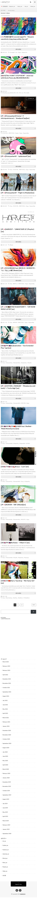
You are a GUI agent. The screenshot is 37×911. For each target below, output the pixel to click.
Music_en (20, 6)
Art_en (26, 6)
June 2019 (5, 807)
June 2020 (5, 756)
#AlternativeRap (9, 403)
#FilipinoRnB (22, 443)
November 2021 (7, 683)
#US (17, 92)
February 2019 (6, 825)
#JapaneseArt (24, 52)
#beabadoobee (24, 362)
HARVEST (23, 894)
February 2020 (6, 773)
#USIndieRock (26, 597)
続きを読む (18, 49)
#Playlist (11, 244)
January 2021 (6, 726)
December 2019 (7, 782)
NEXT (34, 604)
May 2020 (5, 760)
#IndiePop (15, 597)
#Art (16, 52)
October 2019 (6, 790)
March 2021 (6, 717)
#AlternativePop (9, 362)
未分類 (4, 875)
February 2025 (6, 666)
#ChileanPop (27, 481)
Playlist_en (5, 867)
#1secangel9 (12, 52)
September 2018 (7, 833)
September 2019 (7, 795)
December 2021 (7, 679)
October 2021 (6, 687)
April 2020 (5, 765)
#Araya (22, 481)
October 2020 (6, 739)
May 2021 (5, 709)
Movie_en (32, 6)
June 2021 (5, 704)
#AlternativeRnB (16, 403)
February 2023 (6, 670)
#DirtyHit (29, 362)
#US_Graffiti (26, 92)
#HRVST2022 (22, 169)
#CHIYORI (23, 403)
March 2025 (6, 661)
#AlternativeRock (16, 362)
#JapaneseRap (26, 133)
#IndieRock (20, 597)
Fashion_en (5, 845)
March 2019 (6, 820)
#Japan (19, 52)
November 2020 (7, 735)
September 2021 (7, 692)
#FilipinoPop (16, 443)
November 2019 (7, 786)
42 (21, 604)
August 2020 (6, 747)
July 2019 (5, 803)
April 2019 (5, 816)
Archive (4, 617)
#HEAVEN (23, 519)
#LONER (28, 443)
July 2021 (5, 700)
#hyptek (16, 133)
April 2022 (5, 674)
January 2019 (6, 829)
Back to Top (18, 884)
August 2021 (6, 696)
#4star (3, 403)
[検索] (33, 612)
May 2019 (5, 812)
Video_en (5, 871)
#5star (11, 169)
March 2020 (6, 769)
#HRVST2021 (21, 283)
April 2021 (5, 713)
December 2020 (7, 730)
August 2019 (6, 799)
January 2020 (6, 777)
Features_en (12, 6)
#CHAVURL (5, 133)
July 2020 (5, 752)
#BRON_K (15, 283)
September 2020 (7, 743)
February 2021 (6, 722)
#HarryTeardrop (9, 597)
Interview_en (31, 61)
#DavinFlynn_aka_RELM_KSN (9, 92)
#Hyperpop (26, 557)
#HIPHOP (15, 322)
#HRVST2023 (11, 133)
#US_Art (21, 92)
